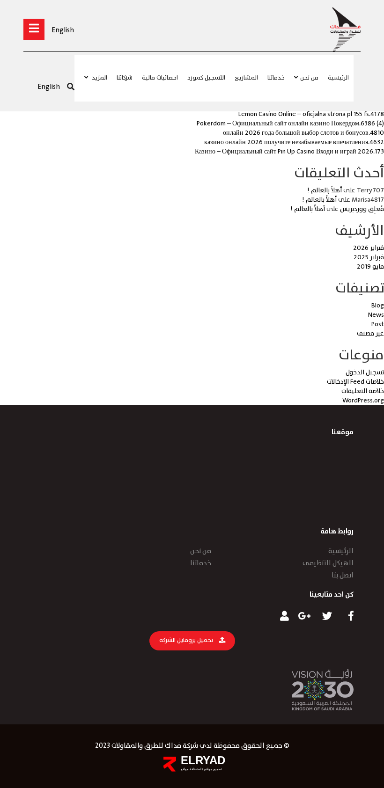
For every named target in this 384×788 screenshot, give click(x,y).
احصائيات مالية (160, 78)
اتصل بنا (343, 575)
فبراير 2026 (368, 248)
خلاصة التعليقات (362, 391)
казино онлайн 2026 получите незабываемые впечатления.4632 (294, 142)
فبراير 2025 (369, 257)
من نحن (309, 78)
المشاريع (246, 78)
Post (377, 324)
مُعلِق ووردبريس (362, 209)
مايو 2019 (370, 267)
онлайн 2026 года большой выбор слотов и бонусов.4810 (303, 133)
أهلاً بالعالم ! (324, 190)
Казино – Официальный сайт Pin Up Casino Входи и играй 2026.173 (289, 151)
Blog (377, 305)
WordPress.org (363, 400)
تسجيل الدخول (365, 372)
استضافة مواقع (191, 769)
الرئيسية (338, 78)
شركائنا (125, 78)
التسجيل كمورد (206, 78)
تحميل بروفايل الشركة (186, 640)
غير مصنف (370, 333)
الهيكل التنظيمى (328, 563)
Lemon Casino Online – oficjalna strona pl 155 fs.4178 (311, 114)
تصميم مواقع (212, 769)
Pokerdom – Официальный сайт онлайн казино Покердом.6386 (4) (290, 123)
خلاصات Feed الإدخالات (355, 382)
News (376, 315)
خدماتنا (276, 78)
